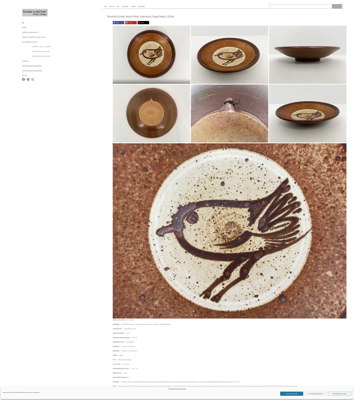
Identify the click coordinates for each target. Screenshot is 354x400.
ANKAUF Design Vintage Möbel (31, 66)
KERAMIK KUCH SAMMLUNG (41, 56)
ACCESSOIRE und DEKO (29, 42)
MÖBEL (24, 28)
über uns (111, 6)
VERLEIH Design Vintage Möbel (32, 71)
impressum (125, 6)
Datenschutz (141, 6)
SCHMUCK (25, 61)
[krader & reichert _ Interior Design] (35, 16)
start (105, 6)
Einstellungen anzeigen (340, 393)
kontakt (133, 6)
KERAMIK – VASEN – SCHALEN (41, 47)
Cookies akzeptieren (292, 393)
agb (118, 6)
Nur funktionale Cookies (315, 393)
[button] (118, 22)
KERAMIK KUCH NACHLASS (40, 51)
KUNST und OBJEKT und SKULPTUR (33, 37)
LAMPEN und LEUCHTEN (30, 32)
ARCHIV (24, 75)
